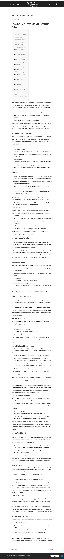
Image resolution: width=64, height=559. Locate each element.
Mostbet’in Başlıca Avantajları (20, 39)
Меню (9, 4)
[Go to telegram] (62, 556)
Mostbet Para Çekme (18, 37)
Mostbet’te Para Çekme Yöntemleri (21, 87)
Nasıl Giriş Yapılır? (18, 81)
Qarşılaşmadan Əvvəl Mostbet (20, 71)
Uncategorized (14, 16)
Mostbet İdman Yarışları (19, 84)
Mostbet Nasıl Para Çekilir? (19, 67)
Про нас (17, 4)
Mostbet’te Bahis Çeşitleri (19, 72)
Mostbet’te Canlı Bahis (19, 79)
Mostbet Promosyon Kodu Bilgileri (20, 34)
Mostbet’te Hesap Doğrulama (20, 59)
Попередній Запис (13, 549)
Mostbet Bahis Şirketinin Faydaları (21, 62)
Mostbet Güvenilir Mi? (18, 86)
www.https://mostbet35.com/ (16, 144)
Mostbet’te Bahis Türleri (19, 52)
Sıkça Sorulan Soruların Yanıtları (20, 54)
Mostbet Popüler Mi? (18, 69)
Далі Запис (52, 549)
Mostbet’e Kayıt (17, 82)
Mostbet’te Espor (18, 64)
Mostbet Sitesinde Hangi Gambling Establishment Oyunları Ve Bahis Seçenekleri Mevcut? (21, 76)
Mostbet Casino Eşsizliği (19, 57)
